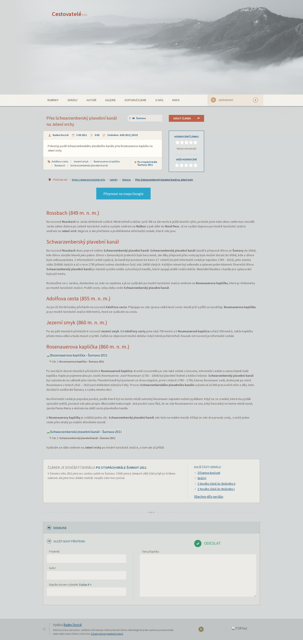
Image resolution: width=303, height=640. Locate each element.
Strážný (201, 478)
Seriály (72, 100)
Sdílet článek (182, 118)
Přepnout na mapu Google (123, 193)
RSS (201, 630)
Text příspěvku (150, 551)
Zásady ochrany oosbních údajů (107, 633)
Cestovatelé (69, 14)
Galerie (110, 100)
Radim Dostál (61, 135)
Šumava (141, 118)
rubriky (114, 179)
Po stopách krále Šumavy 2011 (147, 163)
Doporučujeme (135, 100)
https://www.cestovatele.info (88, 179)
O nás (159, 100)
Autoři (91, 100)
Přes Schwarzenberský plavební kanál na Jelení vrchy (164, 179)
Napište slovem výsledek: (70, 584)
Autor (52, 568)
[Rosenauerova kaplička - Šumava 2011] (77, 354)
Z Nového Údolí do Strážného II (216, 484)
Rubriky (53, 100)
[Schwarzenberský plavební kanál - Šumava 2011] (84, 431)
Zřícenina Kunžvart (208, 473)
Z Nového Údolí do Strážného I (216, 489)
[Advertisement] (151, 61)
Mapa (176, 100)
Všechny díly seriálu (208, 496)
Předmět (54, 551)
